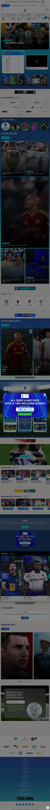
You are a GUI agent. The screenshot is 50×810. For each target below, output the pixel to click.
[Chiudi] (45, 395)
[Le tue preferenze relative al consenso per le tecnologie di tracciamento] (47, 808)
